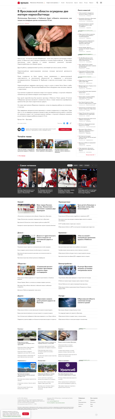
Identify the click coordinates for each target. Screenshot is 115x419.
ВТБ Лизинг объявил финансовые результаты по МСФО (87, 124)
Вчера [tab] (81, 165)
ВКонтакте (92, 402)
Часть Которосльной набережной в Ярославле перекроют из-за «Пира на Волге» (37, 316)
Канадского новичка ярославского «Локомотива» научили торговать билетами (37, 225)
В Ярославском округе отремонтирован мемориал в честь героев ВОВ (26, 343)
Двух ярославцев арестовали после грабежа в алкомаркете (87, 119)
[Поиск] (97, 2)
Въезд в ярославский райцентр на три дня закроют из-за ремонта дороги (35, 313)
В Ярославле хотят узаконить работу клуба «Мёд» (86, 81)
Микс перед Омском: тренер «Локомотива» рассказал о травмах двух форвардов (87, 66)
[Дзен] (19, 129)
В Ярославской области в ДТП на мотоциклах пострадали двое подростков (76, 227)
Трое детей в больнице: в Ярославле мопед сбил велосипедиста (87, 19)
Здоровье (60, 329)
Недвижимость (89, 140)
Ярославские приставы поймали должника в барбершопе (31, 257)
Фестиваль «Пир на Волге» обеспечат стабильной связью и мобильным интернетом (86, 130)
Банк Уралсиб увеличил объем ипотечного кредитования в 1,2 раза (87, 103)
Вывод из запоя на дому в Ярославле (67, 342)
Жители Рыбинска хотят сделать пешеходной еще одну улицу (73, 284)
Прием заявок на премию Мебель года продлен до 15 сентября (87, 97)
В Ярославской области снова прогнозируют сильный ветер (73, 319)
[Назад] (92, 165)
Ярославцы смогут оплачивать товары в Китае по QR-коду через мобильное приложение (46, 387)
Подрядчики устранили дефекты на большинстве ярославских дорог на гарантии (37, 319)
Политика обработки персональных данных (56, 402)
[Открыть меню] (101, 2)
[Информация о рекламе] (95, 31)
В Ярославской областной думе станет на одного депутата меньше (74, 253)
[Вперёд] (96, 165)
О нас (80, 400)
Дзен (91, 404)
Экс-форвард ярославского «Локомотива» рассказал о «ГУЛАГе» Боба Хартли (45, 191)
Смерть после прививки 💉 (53, 2)
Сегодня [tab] (87, 165)
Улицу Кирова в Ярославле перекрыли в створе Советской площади (75, 277)
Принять (26, 413)
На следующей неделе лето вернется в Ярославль (70, 313)
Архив (80, 406)
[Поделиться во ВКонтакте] (67, 123)
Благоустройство (65, 263)
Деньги (81, 2)
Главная (19, 8)
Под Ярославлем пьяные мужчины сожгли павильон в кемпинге (73, 250)
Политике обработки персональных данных (12, 416)
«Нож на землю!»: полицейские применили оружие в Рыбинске (86, 13)
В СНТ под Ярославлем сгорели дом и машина (70, 223)
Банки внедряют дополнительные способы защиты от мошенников (33, 250)
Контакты (81, 404)
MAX (91, 406)
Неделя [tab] (75, 165)
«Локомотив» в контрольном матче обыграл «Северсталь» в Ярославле (87, 108)
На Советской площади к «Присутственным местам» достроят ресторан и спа (87, 137)
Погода (86, 2)
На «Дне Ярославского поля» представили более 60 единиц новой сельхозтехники (86, 59)
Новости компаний (90, 126)
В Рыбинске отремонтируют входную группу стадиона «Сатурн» (74, 280)
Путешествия (41, 360)
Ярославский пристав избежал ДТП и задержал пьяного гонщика (74, 256)
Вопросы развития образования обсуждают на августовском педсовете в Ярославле (86, 42)
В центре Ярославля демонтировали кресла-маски (87, 92)
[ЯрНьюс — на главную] (23, 2)
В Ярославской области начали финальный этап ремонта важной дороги (35, 310)
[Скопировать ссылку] (70, 123)
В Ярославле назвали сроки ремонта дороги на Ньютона (46, 300)
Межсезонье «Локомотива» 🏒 (37, 2)
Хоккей (62, 2)
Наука (87, 44)
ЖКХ (39, 329)
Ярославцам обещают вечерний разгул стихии (70, 310)
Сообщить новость (65, 129)
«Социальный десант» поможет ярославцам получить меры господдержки (86, 25)
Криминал (24, 8)
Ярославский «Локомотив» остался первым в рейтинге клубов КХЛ (33, 222)
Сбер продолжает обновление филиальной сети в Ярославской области (86, 149)
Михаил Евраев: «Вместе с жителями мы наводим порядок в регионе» (86, 49)
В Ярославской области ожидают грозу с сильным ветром (72, 316)
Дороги (76, 2)
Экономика (89, 61)
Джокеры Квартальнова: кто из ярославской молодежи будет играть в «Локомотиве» (26, 191)
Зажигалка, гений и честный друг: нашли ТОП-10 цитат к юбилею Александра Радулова (87, 191)
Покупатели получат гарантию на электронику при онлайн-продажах (34, 247)
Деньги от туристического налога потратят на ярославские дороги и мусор (46, 238)
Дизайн (88, 94)
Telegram (92, 400)
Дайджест (80, 188)
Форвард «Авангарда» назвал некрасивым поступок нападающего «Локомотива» (66, 191)
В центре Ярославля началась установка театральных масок (85, 268)
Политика (20, 329)
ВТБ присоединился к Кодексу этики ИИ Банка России (87, 86)
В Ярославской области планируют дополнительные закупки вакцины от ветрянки (65, 346)
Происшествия (69, 2)
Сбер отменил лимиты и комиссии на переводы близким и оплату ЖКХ (47, 343)
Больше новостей (90, 154)
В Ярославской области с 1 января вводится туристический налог (46, 374)
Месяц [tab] (69, 165)
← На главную (21, 155)
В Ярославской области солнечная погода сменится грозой (86, 300)
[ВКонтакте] (22, 129)
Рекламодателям (82, 402)
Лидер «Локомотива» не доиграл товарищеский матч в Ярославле (87, 113)
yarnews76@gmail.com (54, 401)
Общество (88, 27)
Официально (89, 83)
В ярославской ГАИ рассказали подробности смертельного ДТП (86, 72)
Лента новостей (84, 10)
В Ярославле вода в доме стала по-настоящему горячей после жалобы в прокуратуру (45, 352)
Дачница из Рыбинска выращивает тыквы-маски (87, 143)
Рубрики (91, 2)
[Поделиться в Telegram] (64, 123)
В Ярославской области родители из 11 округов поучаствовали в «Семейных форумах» (87, 35)
